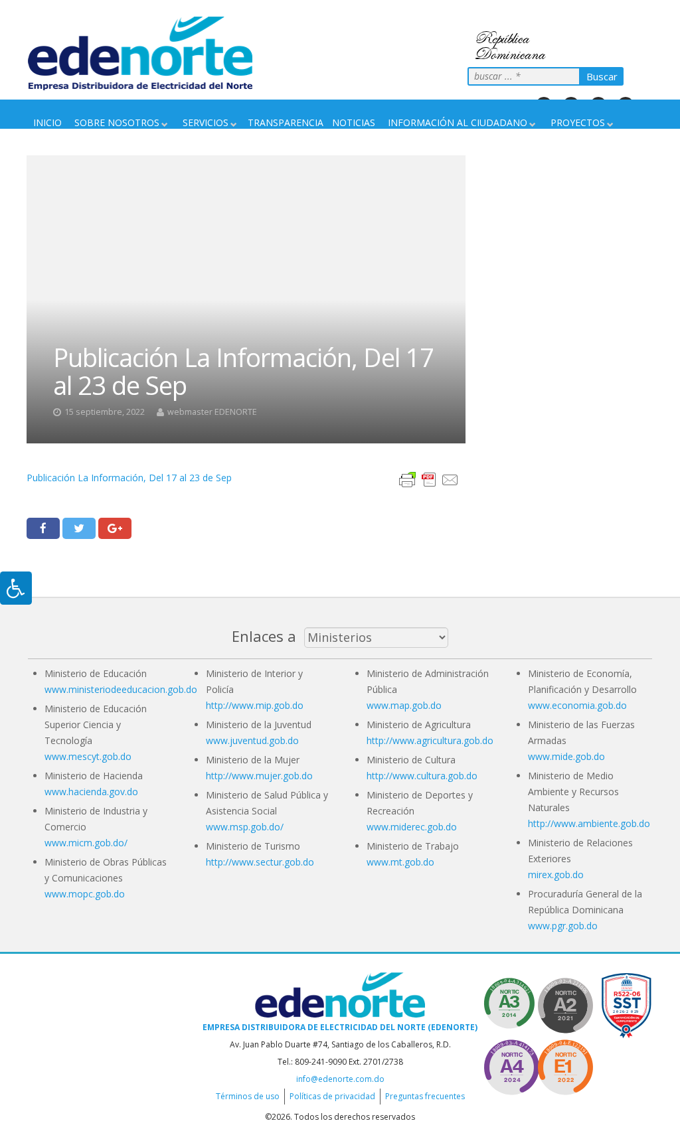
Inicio (47, 122)
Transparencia (285, 122)
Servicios (205, 122)
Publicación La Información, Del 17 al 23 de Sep (129, 477)
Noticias (353, 122)
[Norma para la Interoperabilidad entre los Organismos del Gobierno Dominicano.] (511, 1065)
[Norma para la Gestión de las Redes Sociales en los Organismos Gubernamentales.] (565, 1065)
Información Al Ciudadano (457, 122)
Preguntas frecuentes (425, 1096)
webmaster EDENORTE (212, 412)
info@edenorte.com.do (340, 1079)
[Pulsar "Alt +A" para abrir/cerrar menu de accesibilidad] (16, 588)
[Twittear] (79, 528)
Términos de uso (248, 1096)
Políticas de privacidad (332, 1096)
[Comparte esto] (43, 528)
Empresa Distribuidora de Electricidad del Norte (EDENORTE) (340, 1027)
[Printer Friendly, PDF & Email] (429, 479)
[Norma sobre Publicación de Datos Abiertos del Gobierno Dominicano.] (511, 1003)
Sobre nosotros (116, 122)
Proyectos (578, 122)
